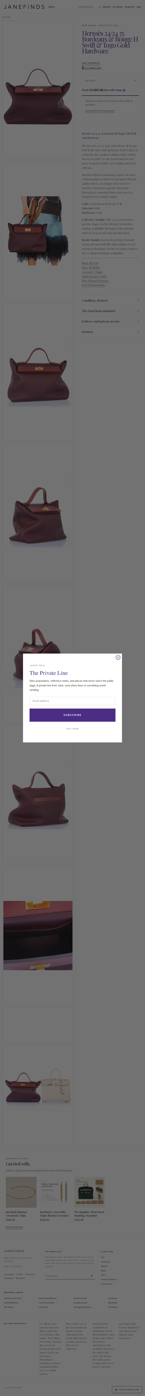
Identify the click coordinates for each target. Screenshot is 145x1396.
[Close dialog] (118, 657)
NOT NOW (72, 729)
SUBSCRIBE (72, 715)
